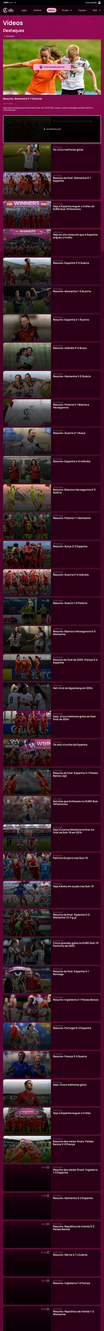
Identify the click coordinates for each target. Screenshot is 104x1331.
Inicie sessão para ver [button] (54, 66)
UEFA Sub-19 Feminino (8, 10)
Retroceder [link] (10, 36)
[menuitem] (24, 10)
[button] (66, 10)
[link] (24, 10)
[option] (52, 129)
